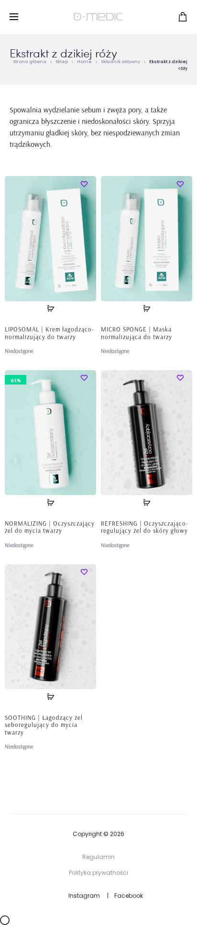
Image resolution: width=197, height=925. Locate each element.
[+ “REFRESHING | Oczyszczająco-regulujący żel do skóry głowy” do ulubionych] (180, 377)
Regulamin (98, 857)
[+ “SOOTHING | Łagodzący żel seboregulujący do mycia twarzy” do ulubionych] (84, 571)
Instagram (84, 896)
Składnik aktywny (120, 62)
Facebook (128, 896)
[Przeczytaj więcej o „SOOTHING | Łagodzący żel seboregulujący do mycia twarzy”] (51, 696)
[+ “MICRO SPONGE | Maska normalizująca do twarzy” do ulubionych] (180, 183)
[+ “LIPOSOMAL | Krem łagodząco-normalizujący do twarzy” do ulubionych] (84, 183)
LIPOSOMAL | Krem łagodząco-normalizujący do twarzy (49, 333)
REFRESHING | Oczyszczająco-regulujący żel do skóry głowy (144, 527)
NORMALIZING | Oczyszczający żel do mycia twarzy (50, 527)
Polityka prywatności (98, 873)
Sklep (61, 62)
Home (84, 62)
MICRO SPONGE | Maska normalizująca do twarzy (136, 333)
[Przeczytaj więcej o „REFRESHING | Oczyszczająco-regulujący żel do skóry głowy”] (147, 502)
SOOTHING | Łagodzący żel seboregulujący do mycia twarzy (44, 725)
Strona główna (29, 62)
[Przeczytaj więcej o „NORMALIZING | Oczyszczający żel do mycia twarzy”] (51, 502)
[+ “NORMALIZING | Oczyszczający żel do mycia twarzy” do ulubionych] (84, 377)
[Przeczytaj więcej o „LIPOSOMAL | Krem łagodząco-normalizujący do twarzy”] (51, 308)
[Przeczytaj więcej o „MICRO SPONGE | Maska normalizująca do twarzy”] (147, 308)
